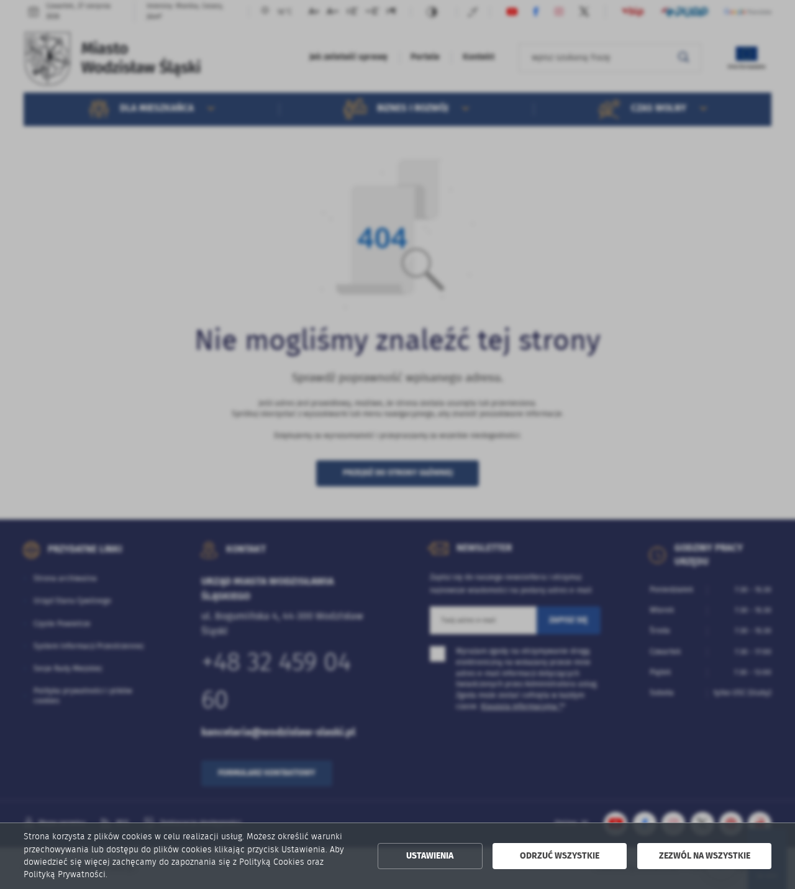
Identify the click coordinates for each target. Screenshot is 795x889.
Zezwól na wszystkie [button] (704, 856)
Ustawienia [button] (429, 856)
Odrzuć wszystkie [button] (559, 856)
